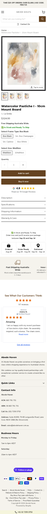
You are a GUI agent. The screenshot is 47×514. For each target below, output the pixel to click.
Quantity (5, 159)
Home (4, 30)
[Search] (42, 19)
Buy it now (23, 181)
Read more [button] (23, 334)
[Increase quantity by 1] (23, 165)
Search (4, 490)
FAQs (30, 490)
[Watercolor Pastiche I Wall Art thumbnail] (4, 96)
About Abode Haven (17, 490)
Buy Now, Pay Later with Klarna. (22, 495)
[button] (23, 198)
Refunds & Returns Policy (15, 493)
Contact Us (38, 490)
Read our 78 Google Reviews (24, 192)
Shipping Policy (33, 493)
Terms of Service (14, 501)
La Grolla (8, 114)
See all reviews (23, 345)
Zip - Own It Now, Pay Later (16, 498)
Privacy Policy (33, 498)
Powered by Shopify (23, 506)
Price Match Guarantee (31, 501)
